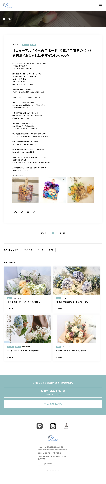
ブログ (33, 45)
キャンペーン (28, 250)
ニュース (25, 45)
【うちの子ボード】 (18, 175)
